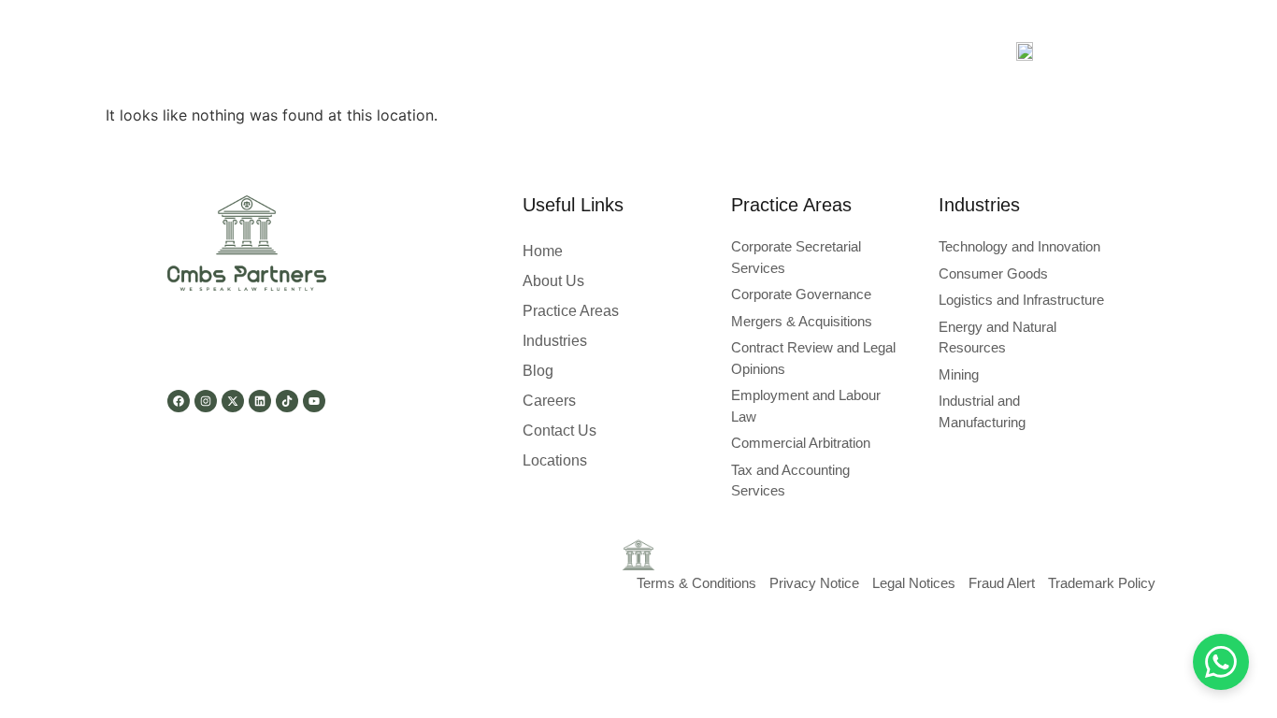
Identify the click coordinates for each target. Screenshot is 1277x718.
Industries (675, 51)
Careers (821, 51)
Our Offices (913, 51)
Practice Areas (557, 51)
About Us (349, 51)
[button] (444, 51)
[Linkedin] (260, 401)
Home (543, 251)
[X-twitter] (233, 401)
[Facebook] (178, 401)
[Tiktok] (287, 401)
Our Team (440, 51)
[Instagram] (205, 401)
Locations (555, 460)
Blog (751, 51)
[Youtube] (314, 401)
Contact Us (559, 430)
